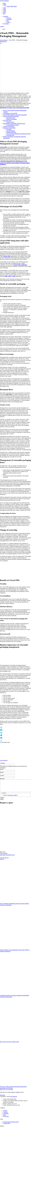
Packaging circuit (10, 117)
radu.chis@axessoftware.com (7, 854)
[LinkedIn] (15, 732)
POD (4, 9)
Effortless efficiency (11, 132)
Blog (7, 20)
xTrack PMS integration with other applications (15, 114)
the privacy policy (12, 795)
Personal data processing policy (11, 1122)
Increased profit (10, 135)
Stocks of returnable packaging (11, 116)
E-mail (2, 775)
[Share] (15, 740)
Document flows (7, 120)
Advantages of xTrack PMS (10, 113)
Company (5, 16)
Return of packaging (11, 119)
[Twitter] (15, 735)
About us (8, 18)
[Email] (15, 738)
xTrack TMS (6, 256)
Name (2, 769)
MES (4, 3)
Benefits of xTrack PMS (9, 128)
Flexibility (8, 129)
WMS (4, 5)
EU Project (6, 23)
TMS (4, 7)
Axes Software (3, 40)
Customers (9, 19)
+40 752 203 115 (4, 857)
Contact (8, 22)
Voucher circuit (10, 122)
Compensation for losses (12, 125)
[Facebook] (15, 730)
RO (4, 29)
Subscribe (2, 1095)
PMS (4, 12)
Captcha (2, 797)
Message (2, 778)
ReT (4, 13)
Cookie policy (6, 1123)
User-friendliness (10, 130)
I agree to (10, 795)
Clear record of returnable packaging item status (18, 133)
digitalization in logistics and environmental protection (14, 107)
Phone (2, 772)
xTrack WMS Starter (11, 6)
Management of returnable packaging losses (14, 123)
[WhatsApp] (15, 727)
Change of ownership (8, 126)
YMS (4, 10)
